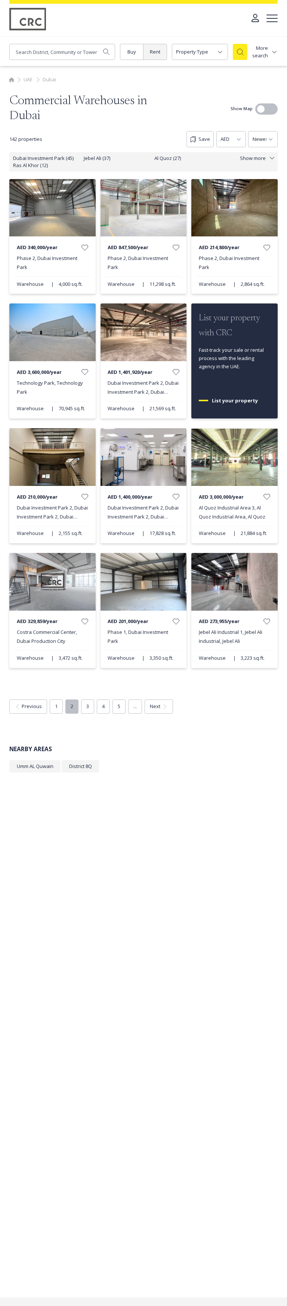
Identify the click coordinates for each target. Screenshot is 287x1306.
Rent (155, 51)
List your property (235, 400)
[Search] (240, 52)
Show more (253, 158)
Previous (32, 706)
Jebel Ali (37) (97, 158)
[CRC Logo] (28, 19)
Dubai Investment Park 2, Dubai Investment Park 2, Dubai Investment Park (143, 392)
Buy (131, 51)
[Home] (11, 79)
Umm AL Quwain (35, 766)
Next (155, 706)
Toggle (266, 109)
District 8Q (80, 766)
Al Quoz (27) (167, 158)
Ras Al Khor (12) (30, 165)
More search (260, 52)
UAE (28, 79)
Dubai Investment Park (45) (43, 158)
